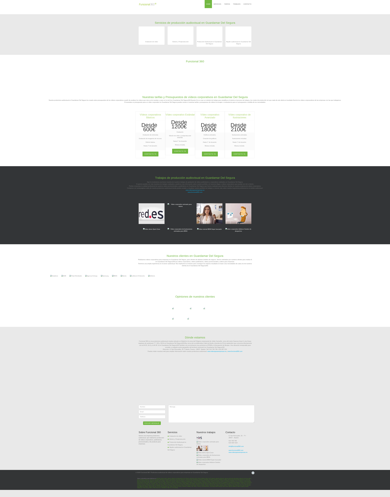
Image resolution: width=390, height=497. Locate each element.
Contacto (247, 4)
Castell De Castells (214, 481)
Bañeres (147, 479)
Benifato (211, 479)
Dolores (155, 482)
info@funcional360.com (236, 446)
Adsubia (158, 478)
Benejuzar (162, 479)
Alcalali (178, 478)
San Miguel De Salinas (142, 486)
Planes (169, 485)
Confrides (232, 481)
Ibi (149, 483)
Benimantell (230, 479)
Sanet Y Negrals (228, 485)
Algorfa (213, 478)
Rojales (207, 485)
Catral (221, 481)
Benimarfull (236, 479)
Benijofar (216, 479)
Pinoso (165, 485)
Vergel (246, 486)
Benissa (139, 481)
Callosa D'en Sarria (170, 481)
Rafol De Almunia (191, 485)
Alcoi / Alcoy (198, 478)
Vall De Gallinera (233, 486)
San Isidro (178, 486)
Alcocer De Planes (184, 478)
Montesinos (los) (179, 485)
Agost (162, 478)
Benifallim (206, 479)
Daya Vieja (146, 482)
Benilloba (220, 479)
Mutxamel (212, 483)
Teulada (189, 486)
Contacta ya (150, 154)
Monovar (207, 483)
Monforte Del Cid (200, 483)
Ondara (238, 483)
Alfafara (203, 478)
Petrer (162, 485)
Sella (171, 486)
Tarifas (227, 4)
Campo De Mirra (196, 481)
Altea (250, 478)
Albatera (174, 478)
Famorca (173, 482)
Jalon (156, 483)
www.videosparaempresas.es (195, 190)
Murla (216, 483)
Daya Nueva (140, 482)
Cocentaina (226, 481)
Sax (168, 486)
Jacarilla (153, 483)
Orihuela (139, 485)
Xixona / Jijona (169, 483)
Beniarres (183, 479)
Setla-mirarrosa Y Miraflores (160, 487)
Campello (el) (188, 481)
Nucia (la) (233, 483)
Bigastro (152, 481)
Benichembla (189, 479)
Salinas (221, 485)
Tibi (192, 486)
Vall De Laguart (241, 486)
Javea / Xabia (162, 483)
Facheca (168, 482)
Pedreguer (148, 485)
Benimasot (242, 479)
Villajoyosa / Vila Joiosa (142, 487)
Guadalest (225, 482)
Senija (174, 486)
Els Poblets (192, 483)
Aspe (138, 479)
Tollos (194, 486)
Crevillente (240, 481)
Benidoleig (195, 479)
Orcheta (248, 483)
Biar (148, 481)
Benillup (225, 479)
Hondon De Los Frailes (142, 483)
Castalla (208, 481)
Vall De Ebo (225, 486)
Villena (150, 487)
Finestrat (178, 482)
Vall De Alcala (218, 486)
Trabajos (236, 4)
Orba (244, 483)
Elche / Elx (160, 482)
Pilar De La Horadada (172, 487)
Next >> (388, 276)
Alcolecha (192, 478)
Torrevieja (212, 486)
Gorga (209, 482)
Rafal (185, 485)
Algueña (218, 478)
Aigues (169, 478)
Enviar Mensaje (151, 423)
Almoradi (231, 478)
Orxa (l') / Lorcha (178, 483)
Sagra (217, 485)
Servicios (217, 4)
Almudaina (236, 478)
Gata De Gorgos (197, 482)
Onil (242, 483)
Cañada (203, 481)
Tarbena (184, 486)
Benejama (157, 479)
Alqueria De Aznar (243, 478)
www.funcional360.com (195, 192)
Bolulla (156, 481)
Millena (187, 483)
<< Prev (2, 276)
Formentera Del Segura (187, 482)
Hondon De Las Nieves (246, 482)
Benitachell (144, 481)
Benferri (167, 479)
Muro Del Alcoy (222, 483)
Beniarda (178, 479)
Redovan (198, 485)
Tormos (199, 486)
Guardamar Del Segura (234, 482)
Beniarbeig (172, 479)
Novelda (228, 483)
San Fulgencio (235, 485)
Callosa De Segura (180, 481)
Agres (165, 478)
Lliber (184, 483)
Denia (151, 482)
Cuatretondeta (247, 481)
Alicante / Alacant (224, 478)
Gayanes (204, 482)
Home (208, 4)
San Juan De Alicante (245, 485)
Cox (236, 481)
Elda (165, 482)
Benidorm (201, 479)
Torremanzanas (205, 486)
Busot (159, 481)
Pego (153, 485)
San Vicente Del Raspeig (161, 486)
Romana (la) (212, 485)
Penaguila (157, 485)
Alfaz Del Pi (208, 478)
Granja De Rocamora (216, 482)
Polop (173, 485)
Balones (142, 479)
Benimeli (248, 479)
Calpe (163, 481)
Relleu (202, 485)
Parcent (144, 485)
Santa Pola (151, 486)
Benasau (152, 479)
